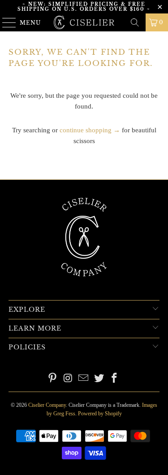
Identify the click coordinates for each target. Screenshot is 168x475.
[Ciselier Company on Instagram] (68, 378)
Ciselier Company (47, 405)
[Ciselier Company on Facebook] (114, 378)
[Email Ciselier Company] (83, 378)
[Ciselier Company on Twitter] (99, 378)
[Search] (134, 22)
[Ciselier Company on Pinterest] (52, 378)
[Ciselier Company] (84, 22)
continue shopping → (90, 130)
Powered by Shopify (100, 413)
